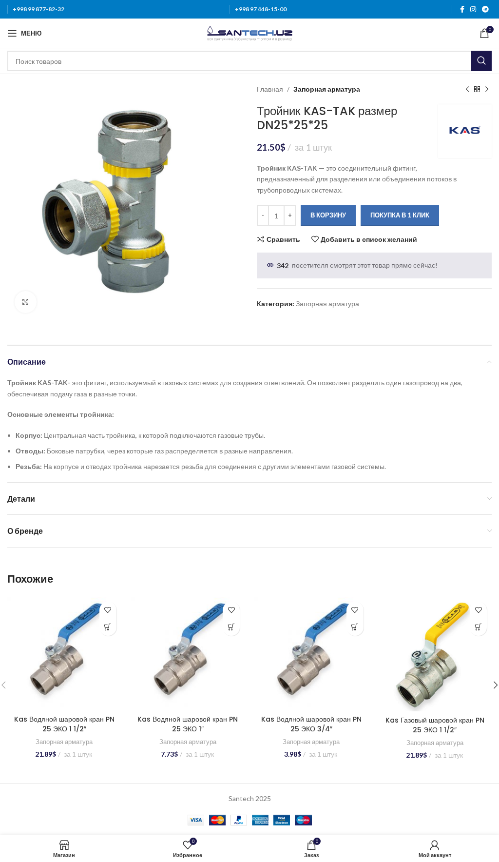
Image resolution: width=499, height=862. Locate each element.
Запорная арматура (326, 89)
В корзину (328, 215)
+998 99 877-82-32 (38, 9)
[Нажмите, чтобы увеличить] (26, 302)
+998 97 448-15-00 (261, 9)
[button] (107, 627)
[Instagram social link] (473, 9)
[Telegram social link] (485, 9)
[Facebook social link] (462, 9)
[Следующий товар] (487, 89)
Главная (270, 89)
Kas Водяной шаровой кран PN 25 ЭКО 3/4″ (311, 724)
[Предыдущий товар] (467, 89)
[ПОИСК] (481, 61)
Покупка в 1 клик (399, 215)
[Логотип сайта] (249, 32)
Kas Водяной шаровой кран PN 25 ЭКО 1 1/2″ (64, 724)
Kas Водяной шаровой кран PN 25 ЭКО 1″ (187, 724)
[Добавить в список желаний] (107, 610)
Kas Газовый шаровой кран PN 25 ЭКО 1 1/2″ (434, 725)
